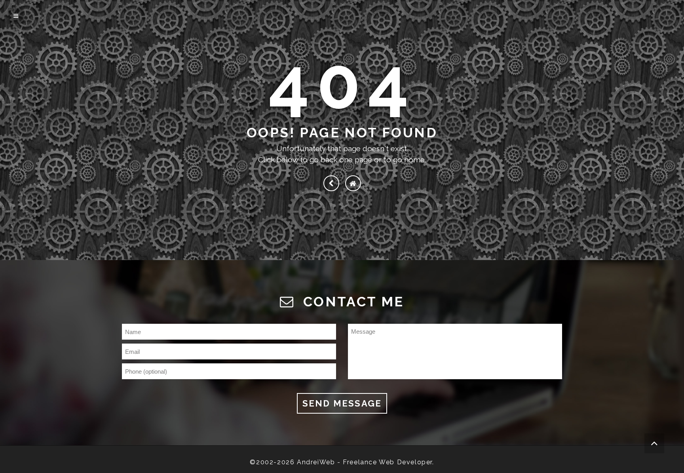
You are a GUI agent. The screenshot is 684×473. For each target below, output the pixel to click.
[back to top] (654, 443)
